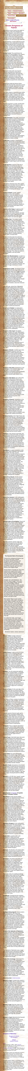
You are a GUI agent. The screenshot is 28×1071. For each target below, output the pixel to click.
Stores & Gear (11, 15)
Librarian (19, 1044)
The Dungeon (14, 1037)
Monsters (21, 13)
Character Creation (17, 10)
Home (9, 10)
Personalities (11, 18)
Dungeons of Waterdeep (9, 1033)
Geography (14, 793)
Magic (9, 13)
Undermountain (16, 978)
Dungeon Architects (14, 1036)
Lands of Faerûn (21, 15)
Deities (15, 13)
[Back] (14, 1039)
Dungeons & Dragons (8, 1048)
